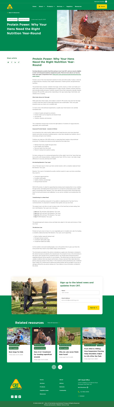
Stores (42, 379)
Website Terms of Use (63, 405)
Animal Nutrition (24, 19)
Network (61, 387)
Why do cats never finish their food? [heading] (68, 353)
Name (64, 290)
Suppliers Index (44, 390)
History (61, 383)
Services (42, 383)
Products (42, 387)
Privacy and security (50, 405)
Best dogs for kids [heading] (16, 352)
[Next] (60, 367)
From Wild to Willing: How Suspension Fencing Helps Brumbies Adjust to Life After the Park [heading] (94, 352)
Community (62, 390)
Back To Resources (14, 12)
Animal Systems (12, 19)
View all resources (52, 322)
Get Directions (82, 387)
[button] (34, 6)
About (61, 379)
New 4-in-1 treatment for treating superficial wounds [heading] (43, 354)
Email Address (66, 298)
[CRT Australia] (10, 6)
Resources (43, 394)
